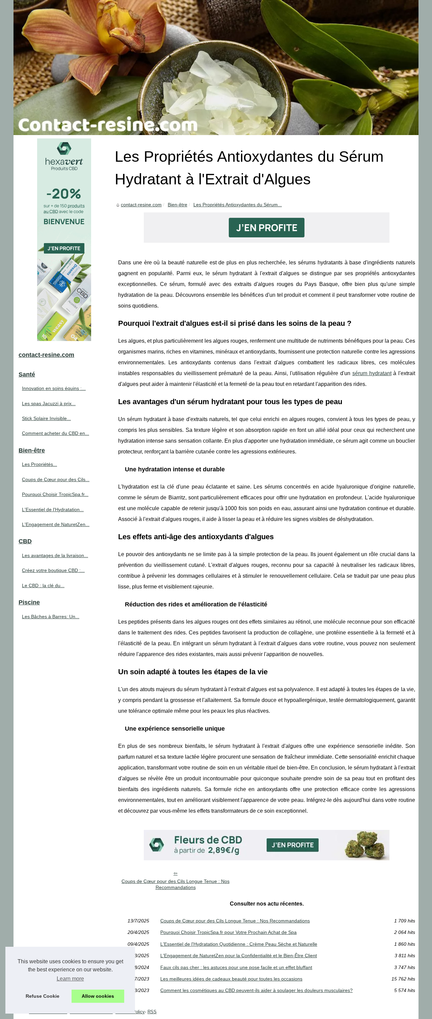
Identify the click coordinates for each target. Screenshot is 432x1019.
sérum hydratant (372, 373)
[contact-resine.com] (216, 67)
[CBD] (266, 241)
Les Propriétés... (39, 464)
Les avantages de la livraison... (55, 555)
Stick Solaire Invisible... (46, 418)
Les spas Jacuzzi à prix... (49, 403)
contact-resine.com (141, 204)
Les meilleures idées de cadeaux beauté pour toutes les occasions (231, 978)
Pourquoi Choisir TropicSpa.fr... (55, 494)
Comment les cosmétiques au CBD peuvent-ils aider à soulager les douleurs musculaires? (256, 990)
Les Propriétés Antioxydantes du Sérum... (237, 204)
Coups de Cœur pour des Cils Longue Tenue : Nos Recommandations (176, 884)
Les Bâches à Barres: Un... (50, 616)
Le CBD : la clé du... (43, 585)
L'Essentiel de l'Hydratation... (53, 509)
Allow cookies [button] (98, 996)
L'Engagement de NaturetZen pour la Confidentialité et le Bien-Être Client (238, 955)
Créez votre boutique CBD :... (53, 570)
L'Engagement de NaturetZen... (55, 524)
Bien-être (177, 204)
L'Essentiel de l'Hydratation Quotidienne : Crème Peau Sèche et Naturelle (238, 944)
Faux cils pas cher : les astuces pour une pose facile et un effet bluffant (236, 967)
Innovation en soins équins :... (54, 388)
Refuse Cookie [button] (42, 996)
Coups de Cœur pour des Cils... (55, 479)
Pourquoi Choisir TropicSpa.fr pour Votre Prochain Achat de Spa (228, 932)
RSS (152, 1011)
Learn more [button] (70, 979)
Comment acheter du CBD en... (55, 433)
